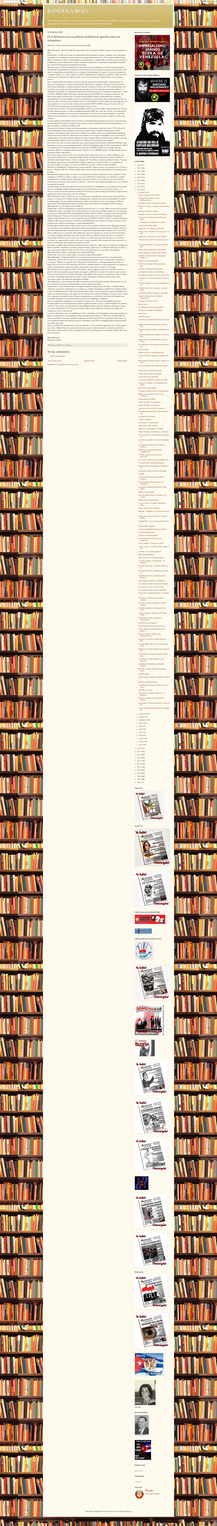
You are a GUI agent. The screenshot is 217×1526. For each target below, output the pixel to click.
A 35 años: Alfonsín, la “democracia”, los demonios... (151, 562)
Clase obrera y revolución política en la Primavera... (151, 694)
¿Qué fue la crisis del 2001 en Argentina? (151, 408)
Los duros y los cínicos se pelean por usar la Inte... (152, 640)
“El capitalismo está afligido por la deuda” (151, 222)
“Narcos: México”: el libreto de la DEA (151, 543)
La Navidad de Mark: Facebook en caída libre (153, 293)
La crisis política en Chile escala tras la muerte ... (153, 366)
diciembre (142, 192)
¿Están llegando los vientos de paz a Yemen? (152, 253)
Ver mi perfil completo (152, 1494)
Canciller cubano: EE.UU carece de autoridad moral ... (153, 645)
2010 (139, 770)
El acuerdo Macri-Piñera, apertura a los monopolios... (151, 483)
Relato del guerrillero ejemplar (148, 211)
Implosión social (143, 674)
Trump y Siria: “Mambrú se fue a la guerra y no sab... (153, 232)
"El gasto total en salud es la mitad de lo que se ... (153, 241)
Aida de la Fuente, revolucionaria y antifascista (153, 432)
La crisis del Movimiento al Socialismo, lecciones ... (151, 478)
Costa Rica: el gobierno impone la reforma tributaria (152, 604)
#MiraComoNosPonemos (146, 554)
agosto (141, 723)
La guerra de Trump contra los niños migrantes (153, 391)
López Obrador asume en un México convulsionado (150, 619)
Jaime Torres (142, 313)
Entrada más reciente (54, 361)
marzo (141, 738)
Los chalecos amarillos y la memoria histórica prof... (153, 246)
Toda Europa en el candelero (147, 623)
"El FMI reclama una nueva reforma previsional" (150, 456)
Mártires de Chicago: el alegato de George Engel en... (154, 207)
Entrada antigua (122, 361)
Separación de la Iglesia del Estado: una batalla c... (153, 594)
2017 (139, 748)
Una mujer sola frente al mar (147, 301)
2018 (139, 190)
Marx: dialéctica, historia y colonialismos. (151, 581)
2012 (139, 764)
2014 (139, 758)
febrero (141, 741)
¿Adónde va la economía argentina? (149, 551)
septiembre (142, 720)
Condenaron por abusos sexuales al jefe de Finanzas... (151, 577)
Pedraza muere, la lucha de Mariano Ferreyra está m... (152, 340)
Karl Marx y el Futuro (145, 690)
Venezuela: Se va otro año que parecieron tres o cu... (153, 279)
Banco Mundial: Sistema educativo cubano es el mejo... (153, 362)
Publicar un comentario (57, 356)
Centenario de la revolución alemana (150, 370)
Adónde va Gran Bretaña (146, 492)
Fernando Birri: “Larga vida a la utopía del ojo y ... (153, 522)
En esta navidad (143, 349)
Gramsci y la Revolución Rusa (148, 535)
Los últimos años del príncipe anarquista (151, 463)
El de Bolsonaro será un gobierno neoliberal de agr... (153, 345)
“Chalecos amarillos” (145, 419)
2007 (139, 779)
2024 (139, 171)
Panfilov (150, 1491)
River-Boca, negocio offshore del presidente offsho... (152, 670)
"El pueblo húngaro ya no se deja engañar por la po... (153, 284)
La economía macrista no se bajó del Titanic (152, 590)
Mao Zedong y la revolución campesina (151, 557)
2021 (139, 180)
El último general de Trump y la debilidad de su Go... (153, 330)
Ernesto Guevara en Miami (147, 399)
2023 (139, 174)
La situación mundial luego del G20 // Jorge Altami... (152, 488)
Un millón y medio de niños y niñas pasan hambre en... (151, 257)
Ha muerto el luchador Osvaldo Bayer (150, 310)
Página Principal (89, 361)
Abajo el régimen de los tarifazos (149, 195)
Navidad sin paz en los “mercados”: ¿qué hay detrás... (152, 289)
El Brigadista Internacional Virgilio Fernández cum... (153, 412)
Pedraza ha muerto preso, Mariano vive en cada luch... (153, 335)
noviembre (142, 714)
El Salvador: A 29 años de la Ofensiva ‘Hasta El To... (153, 704)
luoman (111, 1511)
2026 (139, 165)
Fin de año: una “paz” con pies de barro (151, 587)
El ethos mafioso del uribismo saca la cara (151, 626)
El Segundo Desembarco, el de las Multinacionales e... (149, 199)
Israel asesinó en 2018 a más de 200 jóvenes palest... (152, 218)
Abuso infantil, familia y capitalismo (150, 373)
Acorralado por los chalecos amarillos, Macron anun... (153, 655)
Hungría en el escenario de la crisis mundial (152, 236)
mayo (141, 732)
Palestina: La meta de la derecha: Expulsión (152, 214)
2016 (139, 751)
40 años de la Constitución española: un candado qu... (153, 709)
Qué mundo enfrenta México (147, 388)
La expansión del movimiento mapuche (151, 307)
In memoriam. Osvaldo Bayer (147, 225)
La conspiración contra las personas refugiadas (153, 584)
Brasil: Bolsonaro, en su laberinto (149, 405)
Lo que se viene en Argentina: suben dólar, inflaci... (152, 504)
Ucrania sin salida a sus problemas (149, 402)
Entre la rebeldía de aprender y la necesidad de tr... (153, 356)
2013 (139, 761)
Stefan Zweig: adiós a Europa (147, 425)
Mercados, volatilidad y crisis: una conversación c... (153, 512)
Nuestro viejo (142, 304)
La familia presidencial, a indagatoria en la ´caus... (152, 609)
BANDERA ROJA (67, 10)
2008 (139, 776)
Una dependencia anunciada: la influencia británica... (151, 446)
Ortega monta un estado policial (148, 500)
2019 (139, 186)
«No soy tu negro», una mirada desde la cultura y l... (153, 436)
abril (140, 735)
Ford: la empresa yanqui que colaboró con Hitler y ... (154, 678)
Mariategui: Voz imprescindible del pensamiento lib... (153, 650)
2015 (139, 755)
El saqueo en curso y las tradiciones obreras (152, 203)
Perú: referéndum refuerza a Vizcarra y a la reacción (152, 496)
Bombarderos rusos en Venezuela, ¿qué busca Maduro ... (152, 517)
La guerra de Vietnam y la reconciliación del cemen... (152, 384)
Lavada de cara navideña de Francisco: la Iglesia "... (153, 320)
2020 (139, 183)
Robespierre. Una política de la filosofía (151, 228)
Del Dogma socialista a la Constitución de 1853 (153, 275)
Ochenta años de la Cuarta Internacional (151, 352)
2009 (139, 773)
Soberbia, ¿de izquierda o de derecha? (150, 269)
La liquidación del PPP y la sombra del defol (152, 380)
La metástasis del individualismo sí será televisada (151, 660)
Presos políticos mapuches (146, 526)
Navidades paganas (144, 316)
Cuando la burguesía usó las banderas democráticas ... (150, 297)
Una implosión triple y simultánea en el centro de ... (153, 572)
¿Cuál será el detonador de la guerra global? (152, 529)
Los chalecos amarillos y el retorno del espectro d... (153, 441)
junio (141, 729)
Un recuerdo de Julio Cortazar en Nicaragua (152, 471)
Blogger (128, 1511)
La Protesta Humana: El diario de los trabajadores (150, 539)
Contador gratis (138, 1482)
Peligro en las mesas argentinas (148, 261)
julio (140, 726)
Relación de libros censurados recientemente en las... (153, 467)
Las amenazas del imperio (146, 416)
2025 (139, 168)
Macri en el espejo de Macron (147, 682)
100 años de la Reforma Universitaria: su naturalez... (151, 599)
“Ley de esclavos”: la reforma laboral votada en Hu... (153, 547)
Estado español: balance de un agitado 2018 (152, 249)
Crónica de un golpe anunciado (148, 377)
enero (141, 745)
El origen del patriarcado (146, 532)
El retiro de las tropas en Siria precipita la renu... (151, 265)
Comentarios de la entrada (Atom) (67, 364)
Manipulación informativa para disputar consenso (151, 665)
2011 (139, 767)
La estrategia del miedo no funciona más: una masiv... (152, 686)
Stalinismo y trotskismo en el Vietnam (150, 428)
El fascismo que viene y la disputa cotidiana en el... (153, 567)
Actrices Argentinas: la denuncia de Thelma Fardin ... (152, 614)
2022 (139, 177)
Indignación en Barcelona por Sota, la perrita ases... (152, 325)
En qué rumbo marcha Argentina (148, 508)
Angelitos (141, 474)
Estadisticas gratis (138, 1471)
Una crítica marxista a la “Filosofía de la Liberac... (151, 699)
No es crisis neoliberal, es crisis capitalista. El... (153, 460)
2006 (139, 782)
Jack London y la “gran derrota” (148, 422)
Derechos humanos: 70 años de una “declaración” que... (149, 635)
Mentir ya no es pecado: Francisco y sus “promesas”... (151, 395)
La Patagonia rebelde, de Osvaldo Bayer (151, 272)
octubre (141, 717)
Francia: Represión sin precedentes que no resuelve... (151, 630)
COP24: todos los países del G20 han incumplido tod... (150, 451)
